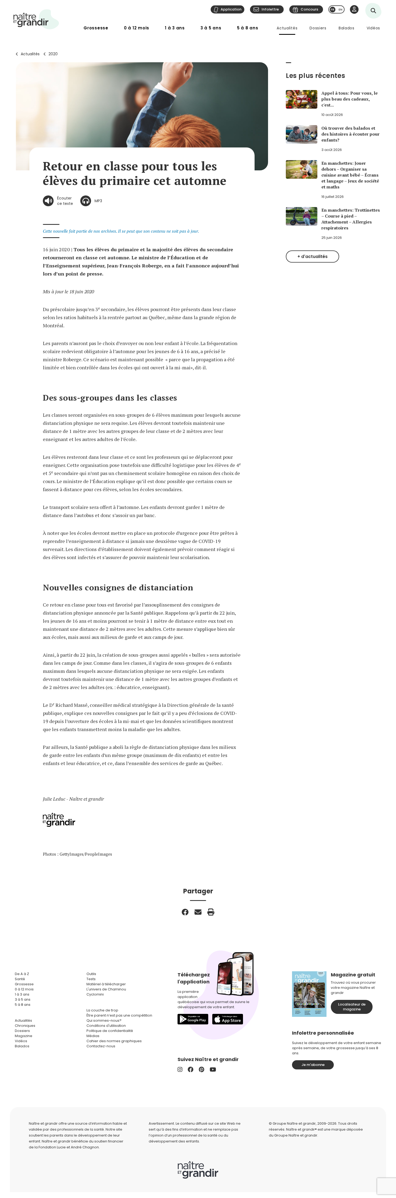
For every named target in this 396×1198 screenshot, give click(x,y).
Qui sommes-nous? (103, 1020)
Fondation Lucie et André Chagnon (69, 1147)
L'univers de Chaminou (106, 989)
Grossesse (96, 28)
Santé (20, 979)
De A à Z (22, 973)
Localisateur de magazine (352, 1007)
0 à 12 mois (136, 28)
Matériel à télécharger (106, 984)
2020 (53, 54)
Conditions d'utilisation (106, 1025)
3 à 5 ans (210, 28)
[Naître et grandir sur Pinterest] (201, 1069)
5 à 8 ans (247, 28)
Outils (91, 973)
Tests (91, 979)
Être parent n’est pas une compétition (119, 1015)
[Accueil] (36, 19)
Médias (92, 1035)
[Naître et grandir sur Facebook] (190, 1069)
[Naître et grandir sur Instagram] (180, 1069)
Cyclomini (95, 994)
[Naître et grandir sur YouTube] (213, 1069)
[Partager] (185, 911)
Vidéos (373, 28)
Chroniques (25, 1025)
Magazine (23, 1035)
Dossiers (318, 28)
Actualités (287, 28)
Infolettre (270, 9)
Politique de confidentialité (109, 1030)
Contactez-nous (100, 1046)
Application (231, 9)
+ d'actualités (312, 256)
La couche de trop (102, 1010)
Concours (309, 9)
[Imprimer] (210, 911)
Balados (347, 28)
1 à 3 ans (175, 28)
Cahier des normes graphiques (114, 1041)
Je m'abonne (313, 1064)
